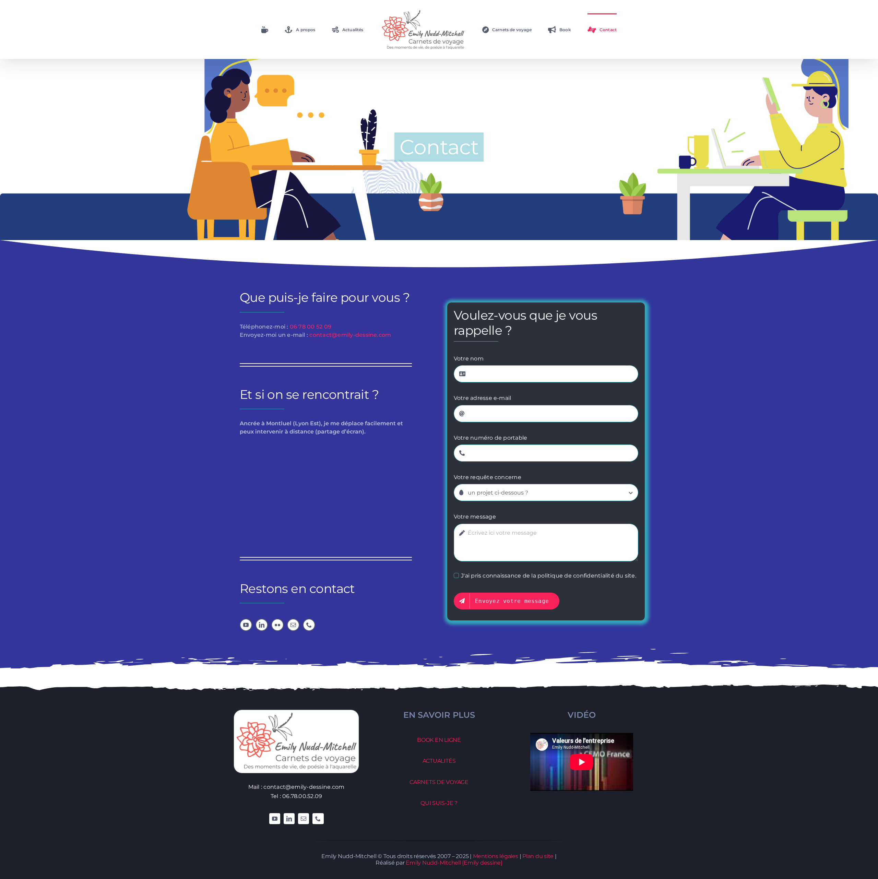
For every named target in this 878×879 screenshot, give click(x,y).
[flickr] (277, 625)
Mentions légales (495, 856)
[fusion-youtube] (274, 818)
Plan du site (538, 856)
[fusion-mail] (303, 818)
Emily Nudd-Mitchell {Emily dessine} (454, 862)
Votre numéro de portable (490, 438)
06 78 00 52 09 (310, 326)
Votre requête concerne (487, 477)
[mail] (293, 625)
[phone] (309, 625)
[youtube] (246, 625)
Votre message (475, 516)
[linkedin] (262, 625)
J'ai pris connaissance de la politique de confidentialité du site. (548, 575)
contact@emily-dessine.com (350, 335)
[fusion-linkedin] (289, 818)
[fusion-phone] (317, 818)
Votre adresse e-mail (482, 398)
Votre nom (469, 358)
